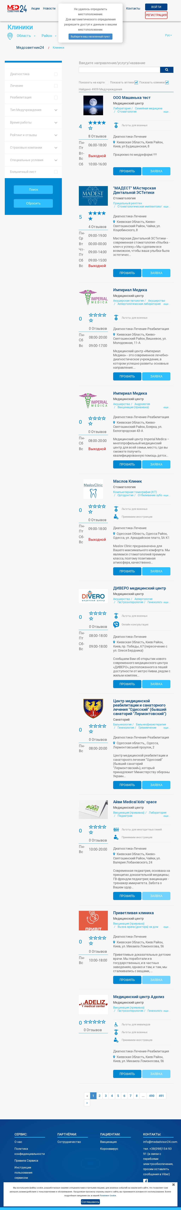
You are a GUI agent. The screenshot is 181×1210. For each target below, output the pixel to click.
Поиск (33, 189)
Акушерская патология (128, 300)
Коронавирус (109, 1148)
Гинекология (156, 602)
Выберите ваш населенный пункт (90, 36)
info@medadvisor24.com (160, 1142)
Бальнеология (122, 724)
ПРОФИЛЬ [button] (127, 171)
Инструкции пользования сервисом (23, 1172)
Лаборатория (122, 108)
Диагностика (20, 74)
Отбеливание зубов (151, 495)
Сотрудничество (69, 1142)
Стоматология (127, 111)
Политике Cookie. (108, 1195)
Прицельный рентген (127, 203)
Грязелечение (147, 727)
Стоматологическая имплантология (141, 206)
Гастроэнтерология (130, 602)
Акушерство (156, 300)
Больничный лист (23, 172)
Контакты (133, 8)
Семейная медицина (148, 108)
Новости (49, 8)
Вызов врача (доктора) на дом (138, 926)
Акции (35, 8)
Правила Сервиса (26, 1160)
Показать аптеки (122, 82)
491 (161, 1096)
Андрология (142, 404)
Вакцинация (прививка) (133, 407)
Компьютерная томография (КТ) (135, 492)
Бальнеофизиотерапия (151, 724)
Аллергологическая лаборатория (139, 304)
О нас (18, 1142)
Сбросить (33, 203)
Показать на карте (92, 82)
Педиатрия (125, 816)
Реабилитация (20, 97)
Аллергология (143, 599)
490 (151, 1096)
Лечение (16, 85)
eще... (167, 111)
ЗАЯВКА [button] (156, 171)
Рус (167, 35)
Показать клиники (152, 82)
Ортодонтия (125, 495)
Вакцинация (108, 1142)
